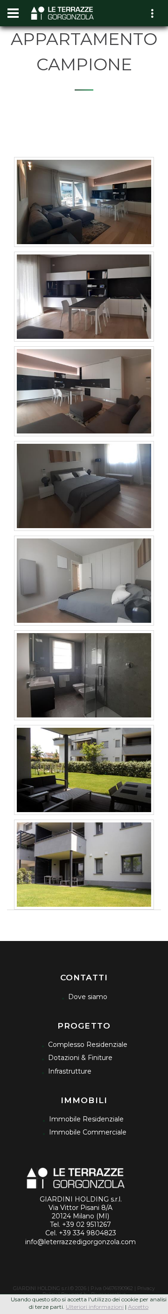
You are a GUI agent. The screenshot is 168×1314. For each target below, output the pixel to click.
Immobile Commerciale (87, 1132)
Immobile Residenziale (86, 1119)
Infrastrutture (69, 1071)
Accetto (138, 1306)
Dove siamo (87, 997)
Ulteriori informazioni (95, 1306)
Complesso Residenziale (87, 1044)
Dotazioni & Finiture (80, 1057)
